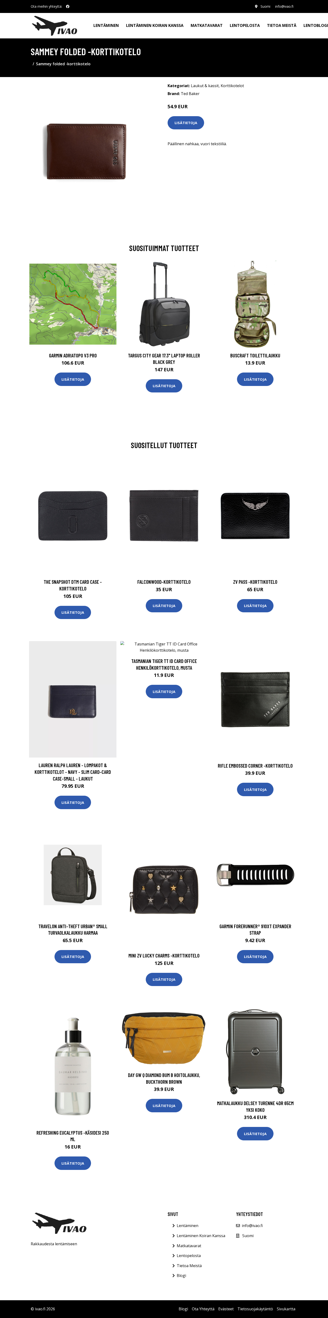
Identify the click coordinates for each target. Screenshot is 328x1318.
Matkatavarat (207, 25)
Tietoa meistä (281, 25)
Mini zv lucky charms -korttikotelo (164, 955)
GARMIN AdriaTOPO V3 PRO (73, 355)
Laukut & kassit (205, 85)
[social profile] (67, 6)
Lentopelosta (245, 25)
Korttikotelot (232, 85)
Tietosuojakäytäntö (255, 1309)
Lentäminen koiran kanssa (154, 25)
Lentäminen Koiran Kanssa (201, 1235)
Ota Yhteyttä (203, 1309)
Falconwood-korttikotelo (164, 582)
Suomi (265, 6)
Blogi (181, 1275)
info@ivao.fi (284, 6)
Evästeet (226, 1309)
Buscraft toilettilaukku (255, 355)
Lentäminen (106, 25)
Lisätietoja (186, 122)
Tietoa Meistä (189, 1265)
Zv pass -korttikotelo (255, 582)
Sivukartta (286, 1309)
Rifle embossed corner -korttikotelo (255, 766)
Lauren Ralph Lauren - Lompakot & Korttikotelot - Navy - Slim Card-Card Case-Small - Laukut (73, 771)
